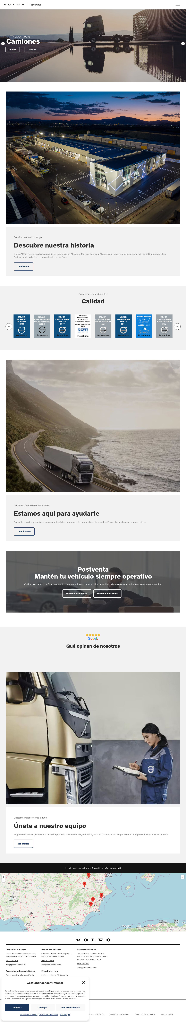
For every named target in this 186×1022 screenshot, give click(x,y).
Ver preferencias (70, 1007)
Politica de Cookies (28, 1014)
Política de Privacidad (48, 1014)
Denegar (42, 1007)
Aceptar (17, 1007)
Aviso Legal (65, 1014)
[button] (83, 982)
